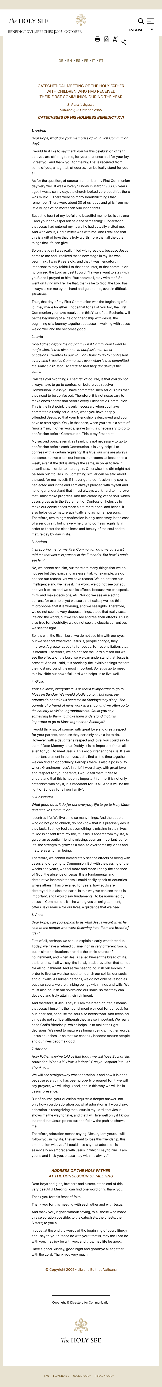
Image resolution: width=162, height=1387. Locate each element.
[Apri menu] (150, 21)
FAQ (46, 1375)
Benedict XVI (21, 31)
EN (69, 60)
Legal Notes (61, 1375)
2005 (59, 31)
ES (78, 60)
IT (93, 60)
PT (101, 60)
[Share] (137, 42)
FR (86, 60)
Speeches (44, 31)
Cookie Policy (82, 1375)
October (73, 31)
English (138, 31)
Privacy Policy (104, 1375)
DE (61, 60)
